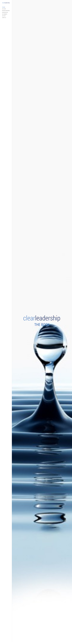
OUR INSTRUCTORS (5, 12)
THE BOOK (3, 7)
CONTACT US (4, 17)
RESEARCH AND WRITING (6, 10)
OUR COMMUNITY (4, 14)
